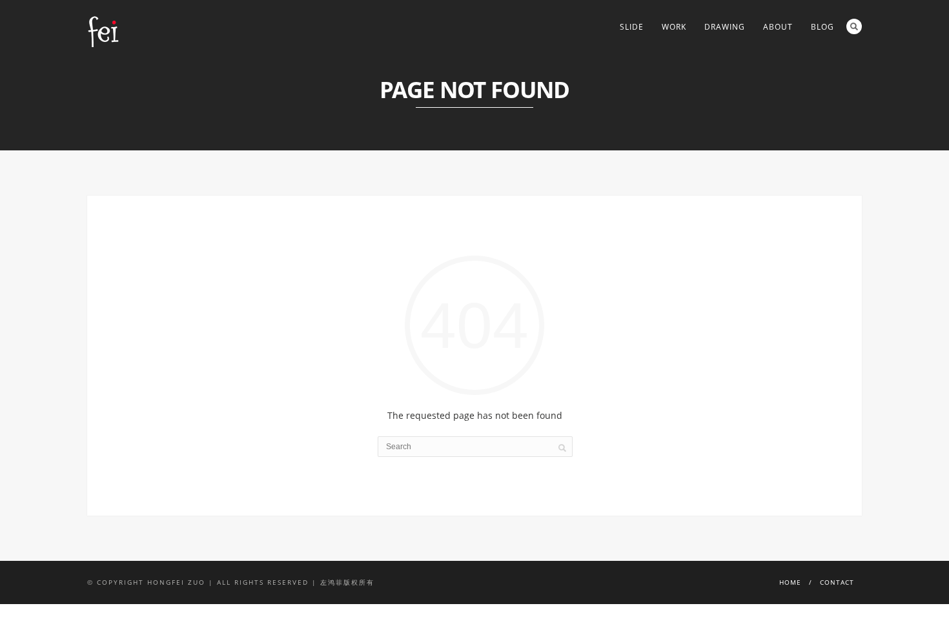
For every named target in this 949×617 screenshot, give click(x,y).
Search (854, 26)
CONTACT (837, 582)
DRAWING (724, 26)
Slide (632, 26)
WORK (674, 26)
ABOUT (778, 26)
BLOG (822, 26)
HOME (790, 582)
